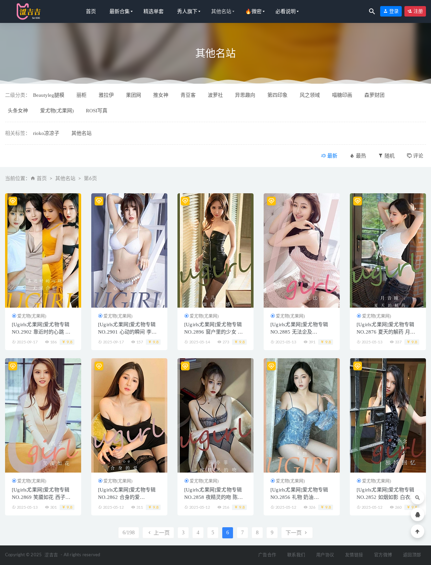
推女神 (160, 95)
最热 (360, 156)
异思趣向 (245, 95)
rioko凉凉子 (46, 133)
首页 (91, 11)
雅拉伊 (106, 95)
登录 (393, 11)
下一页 (294, 533)
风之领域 (310, 95)
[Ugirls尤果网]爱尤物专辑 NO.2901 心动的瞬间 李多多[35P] (127, 332)
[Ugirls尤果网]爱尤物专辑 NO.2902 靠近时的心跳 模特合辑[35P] (41, 332)
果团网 (133, 95)
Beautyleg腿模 (48, 95)
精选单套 (153, 11)
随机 (389, 156)
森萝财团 (374, 95)
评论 (417, 156)
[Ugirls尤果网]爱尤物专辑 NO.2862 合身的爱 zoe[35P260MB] (127, 497)
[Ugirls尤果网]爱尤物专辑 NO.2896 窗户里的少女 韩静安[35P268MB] (213, 332)
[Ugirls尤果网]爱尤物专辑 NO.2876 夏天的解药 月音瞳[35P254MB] (386, 332)
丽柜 (81, 95)
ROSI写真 (96, 110)
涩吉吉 (51, 555)
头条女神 (18, 110)
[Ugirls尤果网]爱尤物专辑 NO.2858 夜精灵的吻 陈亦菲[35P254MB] (213, 497)
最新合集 (119, 11)
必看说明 (285, 11)
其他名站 (221, 11)
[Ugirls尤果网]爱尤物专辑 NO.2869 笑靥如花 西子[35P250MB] (40, 497)
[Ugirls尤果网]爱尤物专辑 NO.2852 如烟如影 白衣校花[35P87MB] (386, 497)
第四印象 (277, 95)
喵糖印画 (342, 95)
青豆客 (188, 95)
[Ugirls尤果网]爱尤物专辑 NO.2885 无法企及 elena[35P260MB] (299, 332)
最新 (331, 156)
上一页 (161, 533)
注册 (417, 11)
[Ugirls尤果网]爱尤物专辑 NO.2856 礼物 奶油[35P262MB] (299, 497)
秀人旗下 (187, 11)
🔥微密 (253, 11)
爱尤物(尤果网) (57, 110)
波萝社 (215, 95)
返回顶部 (412, 555)
